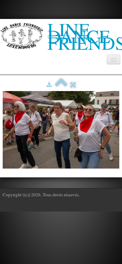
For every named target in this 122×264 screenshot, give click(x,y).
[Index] (61, 85)
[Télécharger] (49, 85)
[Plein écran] (73, 85)
